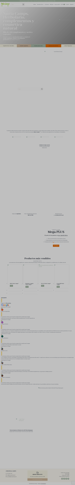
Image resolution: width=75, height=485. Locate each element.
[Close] (53, 242)
